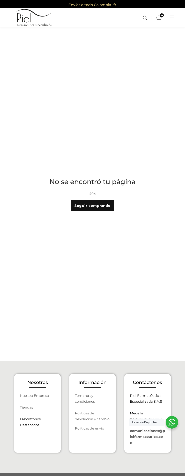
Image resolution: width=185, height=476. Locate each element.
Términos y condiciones (85, 398)
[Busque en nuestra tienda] (147, 18)
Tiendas (26, 407)
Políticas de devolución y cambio (92, 416)
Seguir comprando (92, 205)
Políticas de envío (89, 428)
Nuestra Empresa (34, 395)
